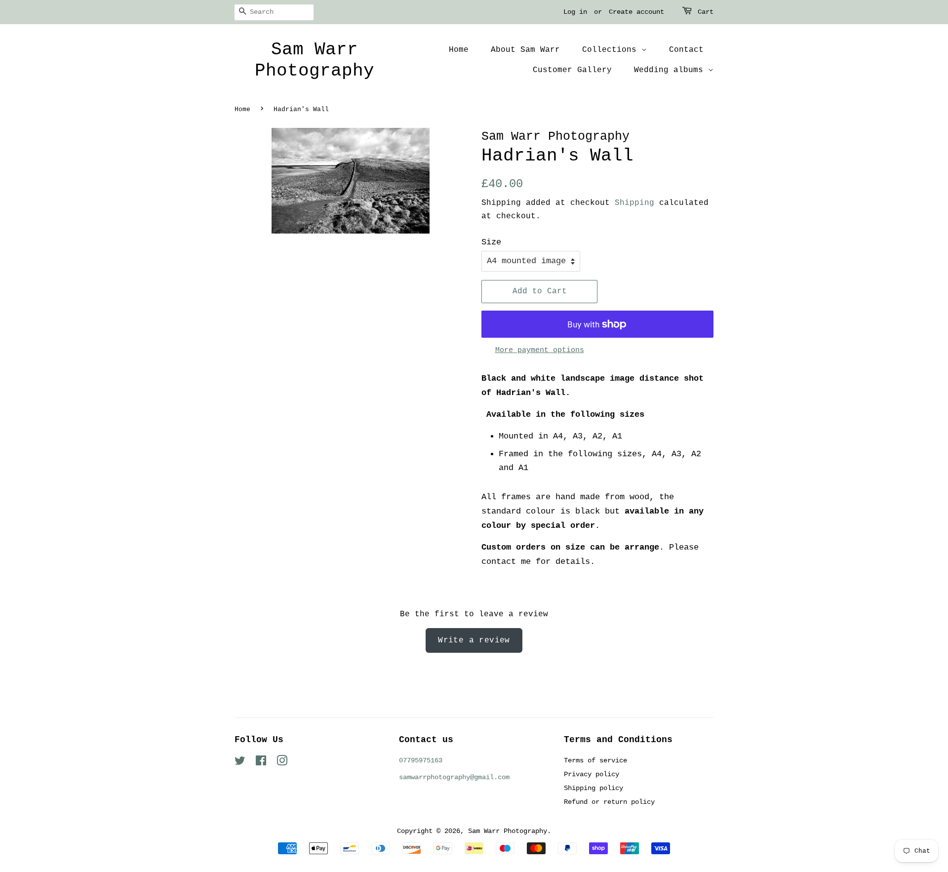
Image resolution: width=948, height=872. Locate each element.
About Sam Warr (525, 49)
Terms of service (595, 760)
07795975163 (420, 760)
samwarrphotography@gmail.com (454, 777)
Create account (636, 12)
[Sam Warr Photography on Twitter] (240, 763)
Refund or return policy (609, 802)
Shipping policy (593, 788)
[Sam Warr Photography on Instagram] (281, 763)
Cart (705, 12)
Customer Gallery (572, 70)
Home (459, 49)
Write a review (474, 640)
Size (491, 242)
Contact (686, 49)
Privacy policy (591, 774)
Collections (611, 49)
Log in (575, 12)
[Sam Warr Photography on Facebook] (261, 763)
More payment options (539, 350)
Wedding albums (671, 70)
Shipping (634, 202)
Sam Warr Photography (314, 60)
